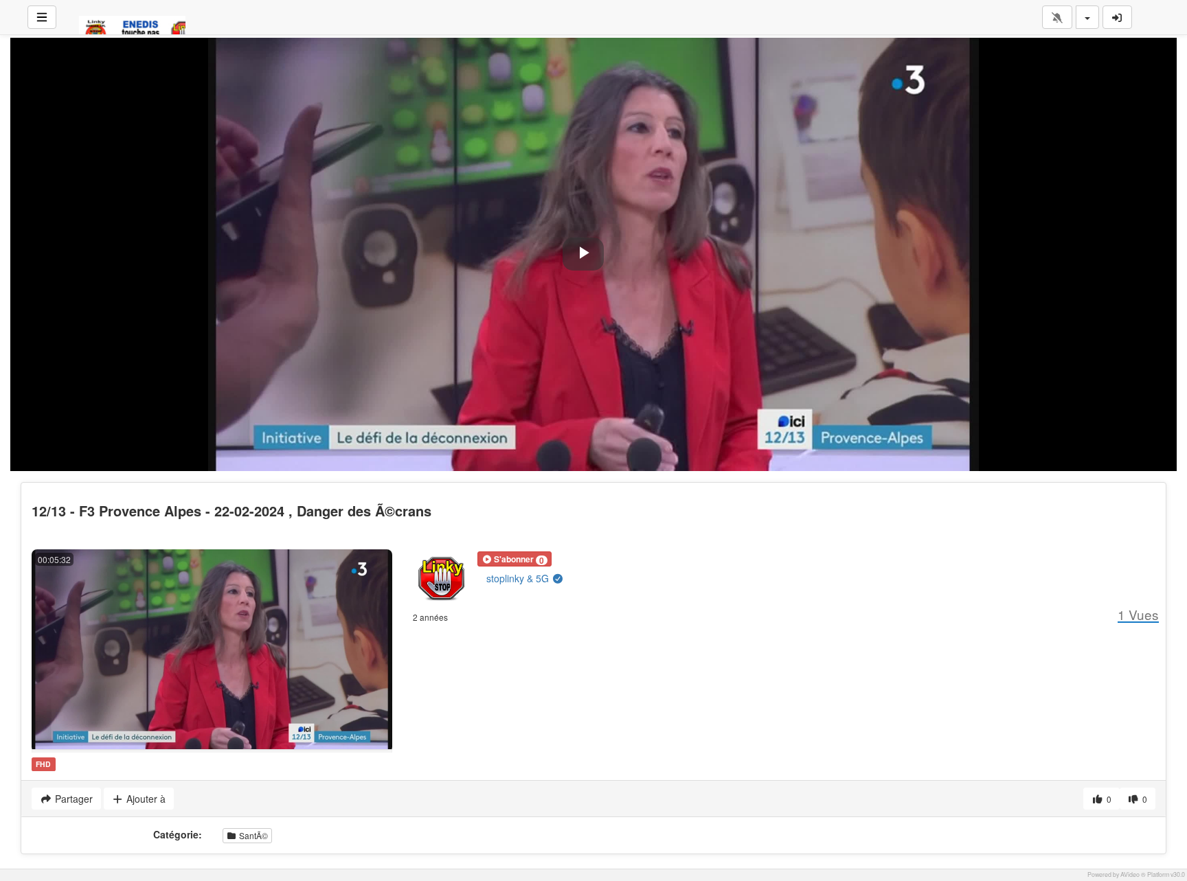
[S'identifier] (1118, 17)
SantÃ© (252, 835)
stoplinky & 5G (519, 578)
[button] (514, 559)
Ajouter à (145, 798)
